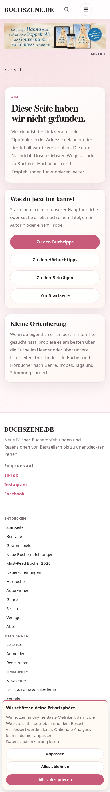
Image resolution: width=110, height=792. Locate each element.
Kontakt (13, 698)
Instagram (15, 485)
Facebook (14, 494)
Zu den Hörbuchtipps (55, 260)
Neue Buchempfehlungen (29, 554)
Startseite (14, 69)
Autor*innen (17, 590)
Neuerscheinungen (23, 572)
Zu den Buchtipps (55, 242)
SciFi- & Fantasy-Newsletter (31, 689)
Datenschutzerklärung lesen (32, 741)
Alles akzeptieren (55, 779)
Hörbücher (16, 581)
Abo (10, 626)
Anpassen (55, 753)
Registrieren (17, 662)
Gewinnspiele (18, 545)
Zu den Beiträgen (55, 278)
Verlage (13, 617)
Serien (12, 608)
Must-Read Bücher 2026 (28, 563)
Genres (12, 599)
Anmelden (15, 653)
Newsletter (16, 680)
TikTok (11, 475)
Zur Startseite (55, 295)
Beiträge (14, 536)
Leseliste (14, 644)
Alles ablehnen (55, 766)
